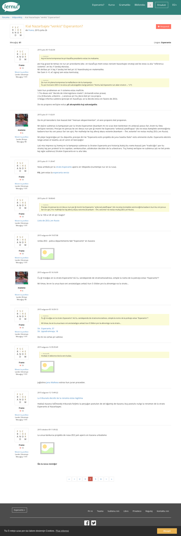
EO (173, 4)
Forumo (5, 17)
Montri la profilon (21, 72)
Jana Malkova (52, 382)
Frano (31, 30)
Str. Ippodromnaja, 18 (47, 331)
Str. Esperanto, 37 (45, 328)
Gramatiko (124, 4)
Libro (126, 511)
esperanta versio (61, 172)
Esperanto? (98, 4)
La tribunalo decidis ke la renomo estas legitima (60, 398)
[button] (150, 5)
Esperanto (19, 510)
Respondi (164, 26)
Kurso (111, 4)
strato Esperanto (64, 167)
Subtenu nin (113, 511)
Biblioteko (140, 4)
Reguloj (149, 511)
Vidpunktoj (17, 17)
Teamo (100, 511)
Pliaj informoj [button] (62, 531)
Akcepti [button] (167, 531)
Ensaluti (161, 4)
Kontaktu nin (163, 511)
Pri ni (90, 511)
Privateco (137, 511)
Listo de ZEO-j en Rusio (48, 220)
